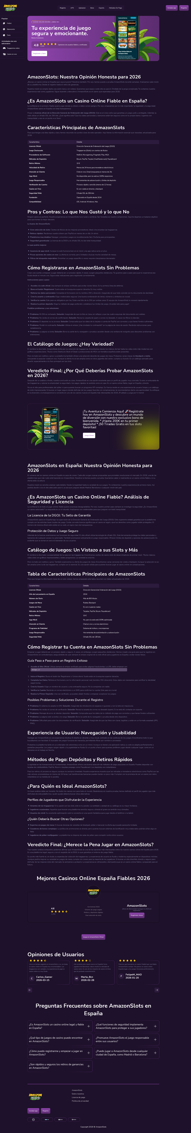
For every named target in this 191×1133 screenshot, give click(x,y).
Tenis (9, 35)
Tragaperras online (13, 48)
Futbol (9, 23)
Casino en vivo (12, 54)
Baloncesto (11, 29)
